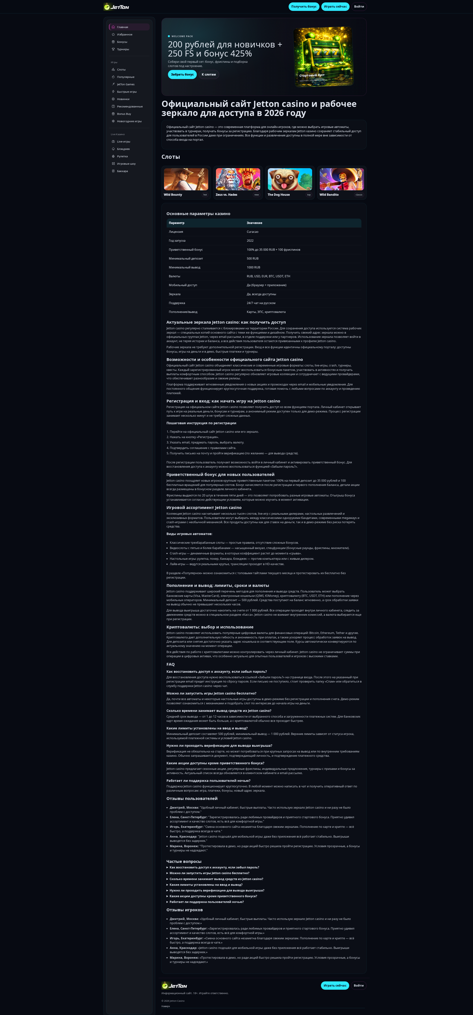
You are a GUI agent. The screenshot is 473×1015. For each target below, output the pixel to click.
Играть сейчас (335, 6)
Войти (359, 6)
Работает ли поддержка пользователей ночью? (207, 902)
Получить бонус (304, 6)
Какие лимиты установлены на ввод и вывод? (206, 885)
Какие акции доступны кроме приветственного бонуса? (213, 896)
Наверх (165, 1006)
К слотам (209, 74)
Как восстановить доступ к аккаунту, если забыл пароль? (214, 867)
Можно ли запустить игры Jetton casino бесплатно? (209, 873)
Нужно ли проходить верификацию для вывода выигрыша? (217, 890)
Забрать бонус (182, 74)
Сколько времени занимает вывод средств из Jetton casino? (216, 879)
